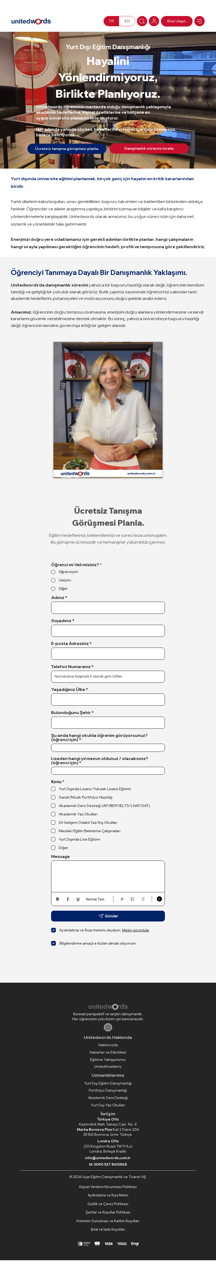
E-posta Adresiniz (70, 643)
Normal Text (95, 899)
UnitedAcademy (108, 1066)
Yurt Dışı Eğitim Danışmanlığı (108, 1083)
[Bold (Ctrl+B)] (57, 899)
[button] (153, 471)
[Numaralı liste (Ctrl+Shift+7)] (132, 899)
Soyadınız (61, 620)
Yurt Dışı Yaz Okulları (108, 1105)
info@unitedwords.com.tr (108, 1158)
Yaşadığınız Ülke (68, 689)
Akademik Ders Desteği (108, 1098)
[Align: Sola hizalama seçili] (122, 899)
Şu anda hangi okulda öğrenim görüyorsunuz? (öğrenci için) (99, 737)
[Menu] (199, 21)
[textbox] (108, 865)
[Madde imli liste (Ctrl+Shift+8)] (143, 899)
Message (60, 856)
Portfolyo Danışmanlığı (108, 1090)
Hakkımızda (108, 1045)
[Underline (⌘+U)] (78, 899)
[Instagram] (108, 1027)
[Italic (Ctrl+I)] (68, 899)
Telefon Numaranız (71, 666)
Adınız (57, 597)
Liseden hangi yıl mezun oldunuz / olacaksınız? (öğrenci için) (99, 760)
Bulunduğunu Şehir (71, 712)
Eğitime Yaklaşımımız (108, 1060)
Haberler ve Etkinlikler (108, 1052)
